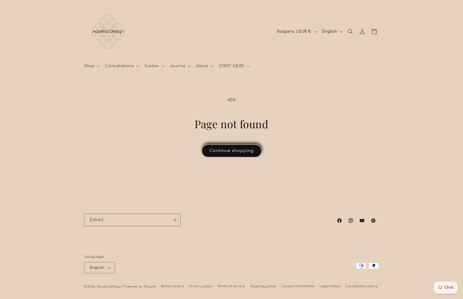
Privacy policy (201, 286)
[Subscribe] (174, 220)
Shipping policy (263, 286)
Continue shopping (232, 151)
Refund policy (172, 286)
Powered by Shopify (139, 286)
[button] (91, 66)
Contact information (298, 286)
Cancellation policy (361, 286)
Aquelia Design (109, 286)
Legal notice (330, 286)
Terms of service (231, 286)
